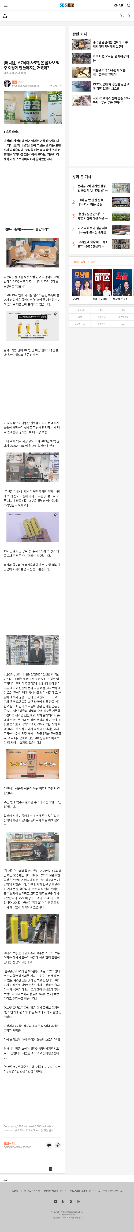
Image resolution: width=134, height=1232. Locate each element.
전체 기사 (79, 310)
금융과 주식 (80, 324)
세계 (80, 317)
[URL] (58, 1145)
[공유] (5, 16)
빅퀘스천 (102, 324)
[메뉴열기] (5, 5)
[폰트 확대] (128, 16)
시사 (123, 324)
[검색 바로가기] (129, 5)
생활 (123, 310)
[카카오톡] (49, 1145)
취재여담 (102, 317)
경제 (101, 310)
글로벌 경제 (123, 317)
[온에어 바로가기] (119, 5)
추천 (93, 262)
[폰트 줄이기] (120, 16)
